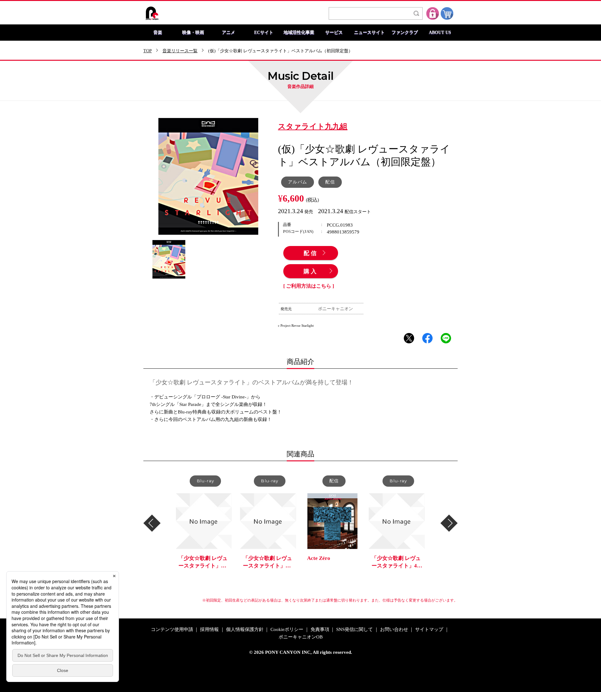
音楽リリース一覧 (180, 51)
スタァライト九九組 (312, 127)
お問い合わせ (394, 629)
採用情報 (209, 629)
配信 (311, 253)
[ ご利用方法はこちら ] (308, 286)
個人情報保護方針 (245, 629)
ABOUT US (440, 32)
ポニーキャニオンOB (301, 637)
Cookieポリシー (286, 629)
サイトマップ (429, 629)
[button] (152, 523)
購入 (311, 271)
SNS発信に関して (354, 629)
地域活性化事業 (299, 32)
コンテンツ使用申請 (172, 629)
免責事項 (320, 629)
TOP (147, 51)
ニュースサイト (369, 32)
